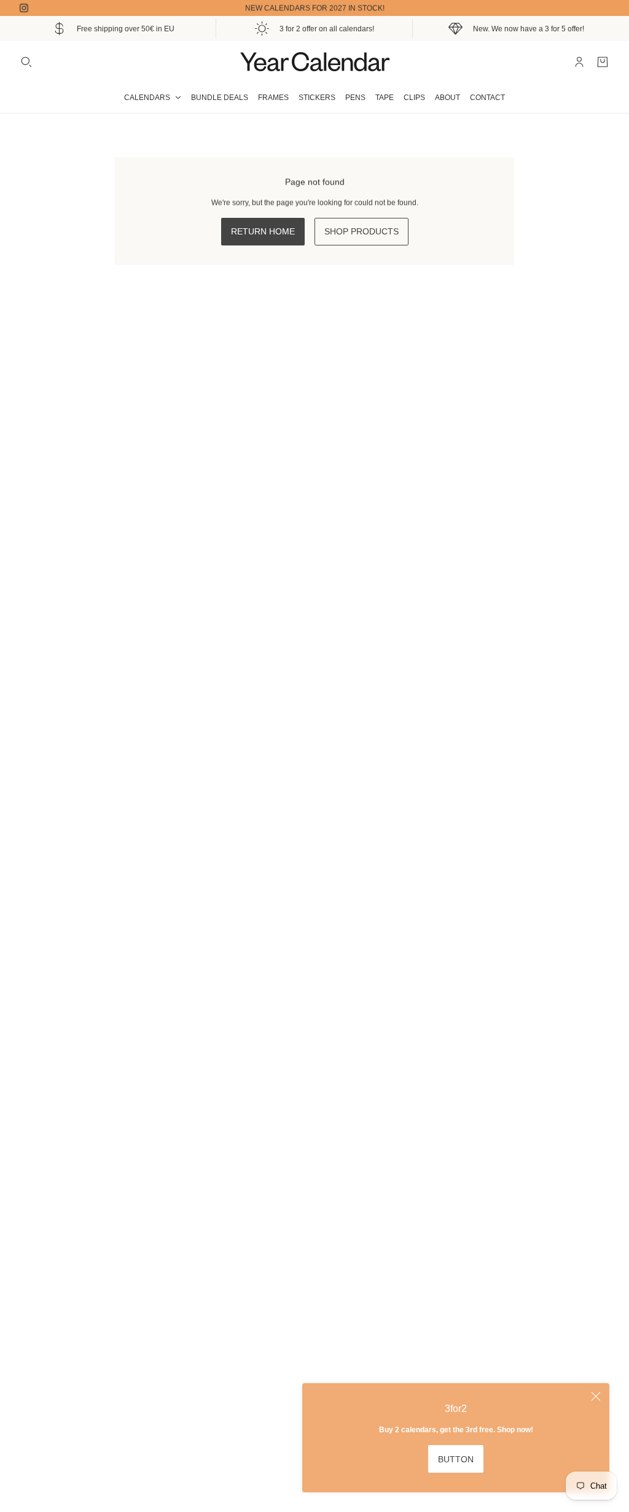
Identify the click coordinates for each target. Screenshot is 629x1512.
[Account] (579, 62)
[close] (596, 1396)
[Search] (26, 62)
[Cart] (602, 62)
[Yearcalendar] (314, 61)
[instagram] (24, 8)
